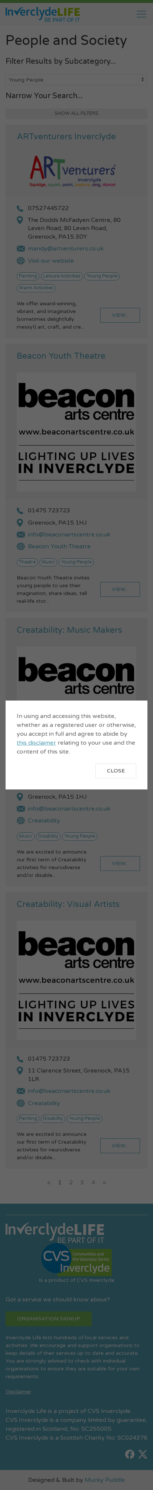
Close (116, 771)
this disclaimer (36, 742)
